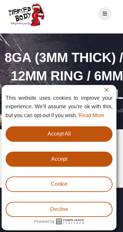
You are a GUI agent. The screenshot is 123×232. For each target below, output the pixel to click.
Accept (59, 159)
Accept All (59, 134)
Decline (59, 209)
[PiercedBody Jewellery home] (26, 26)
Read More (91, 115)
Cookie (59, 184)
